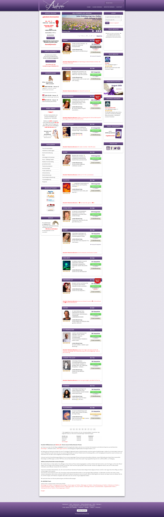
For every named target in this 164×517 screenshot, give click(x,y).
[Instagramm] (108, 149)
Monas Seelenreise (110, 107)
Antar (65, 308)
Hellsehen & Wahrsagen (48, 150)
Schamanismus (46, 173)
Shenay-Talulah (69, 358)
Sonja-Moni (67, 208)
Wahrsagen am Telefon (86, 485)
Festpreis (44, 182)
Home (89, 7)
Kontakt (119, 7)
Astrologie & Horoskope (48, 157)
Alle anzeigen (65, 441)
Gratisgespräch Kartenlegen (60, 485)
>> (94, 429)
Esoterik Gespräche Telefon (47, 486)
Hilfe (94, 504)
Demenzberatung (46, 175)
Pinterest (97, 507)
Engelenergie (68, 96)
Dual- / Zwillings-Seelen (48, 159)
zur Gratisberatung (50, 61)
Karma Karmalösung (47, 153)
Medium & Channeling (48, 161)
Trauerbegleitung (46, 179)
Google (86, 507)
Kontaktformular (50, 44)
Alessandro (67, 408)
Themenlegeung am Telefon (62, 488)
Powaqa (66, 386)
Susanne (107, 63)
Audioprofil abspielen (92, 56)
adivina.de (58, 445)
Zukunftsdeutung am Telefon (100, 485)
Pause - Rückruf (95, 414)
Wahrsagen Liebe (70, 486)
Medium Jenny (68, 124)
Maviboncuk (68, 280)
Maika (65, 40)
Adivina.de (54, 5)
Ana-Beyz (66, 258)
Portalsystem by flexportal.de (82, 513)
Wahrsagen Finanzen (89, 486)
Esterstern (67, 68)
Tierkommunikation (47, 166)
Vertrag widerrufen (82, 510)
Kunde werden (97, 7)
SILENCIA (66, 180)
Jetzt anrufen (95, 74)
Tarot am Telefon (79, 486)
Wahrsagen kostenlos (62, 448)
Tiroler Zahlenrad (46, 170)
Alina (65, 152)
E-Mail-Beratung (95, 52)
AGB (71, 504)
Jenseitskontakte (46, 164)
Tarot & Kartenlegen (47, 148)
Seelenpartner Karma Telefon (48, 488)
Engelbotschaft (110, 135)
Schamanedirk (68, 330)
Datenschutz (76, 504)
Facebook (80, 507)
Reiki (43, 155)
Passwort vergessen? (114, 22)
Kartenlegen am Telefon (46, 485)
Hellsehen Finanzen (60, 486)
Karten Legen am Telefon (74, 485)
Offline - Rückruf (95, 46)
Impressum (65, 504)
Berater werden (109, 7)
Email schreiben (95, 108)
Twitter (92, 507)
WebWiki (74, 507)
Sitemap (98, 504)
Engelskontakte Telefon (109, 486)
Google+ (43, 490)
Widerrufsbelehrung (86, 504)
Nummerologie (46, 168)
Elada (65, 230)
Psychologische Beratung (48, 177)
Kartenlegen (44, 448)
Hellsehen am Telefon (113, 485)
